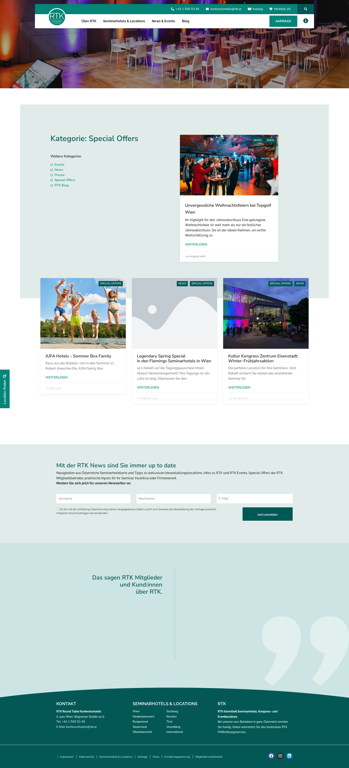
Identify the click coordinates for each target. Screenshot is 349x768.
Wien (270, 140)
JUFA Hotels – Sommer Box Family (78, 356)
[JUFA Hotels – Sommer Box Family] (83, 313)
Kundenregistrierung (177, 756)
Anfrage (142, 756)
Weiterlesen (196, 244)
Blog (185, 21)
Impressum (67, 756)
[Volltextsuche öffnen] (305, 9)
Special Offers (110, 283)
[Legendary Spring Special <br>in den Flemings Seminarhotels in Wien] (174, 313)
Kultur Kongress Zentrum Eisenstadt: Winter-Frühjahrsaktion (263, 358)
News (258, 140)
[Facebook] (271, 756)
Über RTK (88, 21)
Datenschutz (86, 756)
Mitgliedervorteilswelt (208, 756)
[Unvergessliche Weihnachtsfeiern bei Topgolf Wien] (229, 165)
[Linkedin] (289, 756)
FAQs (156, 756)
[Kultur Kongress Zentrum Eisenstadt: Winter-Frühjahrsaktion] (266, 313)
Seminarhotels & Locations (115, 756)
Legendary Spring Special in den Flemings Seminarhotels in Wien (174, 358)
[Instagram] (280, 756)
